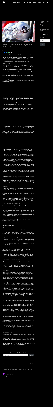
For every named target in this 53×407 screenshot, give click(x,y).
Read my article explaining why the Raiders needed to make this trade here (21, 237)
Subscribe (31, 355)
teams (3, 330)
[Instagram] (49, 2)
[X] (43, 25)
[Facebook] (41, 25)
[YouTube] (47, 2)
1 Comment (4, 47)
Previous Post (5, 363)
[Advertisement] (26, 11)
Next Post (32, 363)
